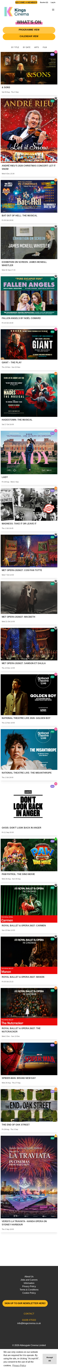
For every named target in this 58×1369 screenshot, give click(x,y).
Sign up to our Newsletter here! (25, 1303)
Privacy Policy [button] (19, 1365)
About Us (29, 1276)
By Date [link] (26, 47)
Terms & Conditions (29, 1290)
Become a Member (26, 2)
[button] (53, 9)
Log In (53, 2)
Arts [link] (36, 47)
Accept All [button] (49, 1359)
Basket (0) (44, 2)
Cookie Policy (29, 1293)
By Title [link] (15, 47)
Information (29, 1283)
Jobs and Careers (29, 1280)
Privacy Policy (29, 1286)
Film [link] (45, 47)
